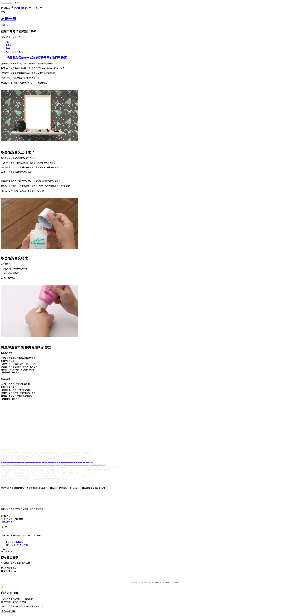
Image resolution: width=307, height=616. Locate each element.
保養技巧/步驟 (22, 545)
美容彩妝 (20, 542)
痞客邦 (22, 536)
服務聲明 (176, 583)
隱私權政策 (167, 583)
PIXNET (135, 583)
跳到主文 (5, 25)
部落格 (9, 45)
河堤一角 (8, 18)
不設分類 (20, 37)
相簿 (8, 42)
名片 (8, 48)
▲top (3, 549)
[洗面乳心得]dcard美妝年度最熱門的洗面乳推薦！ (38, 57)
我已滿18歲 (6, 611)
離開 (13, 611)
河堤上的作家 (6, 522)
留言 (27, 536)
